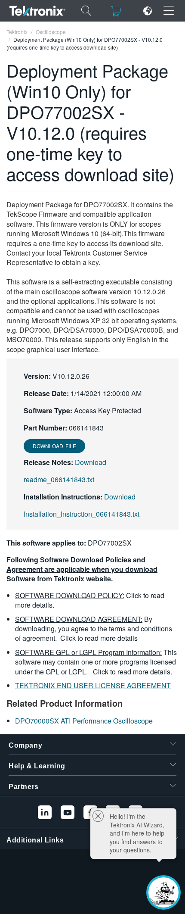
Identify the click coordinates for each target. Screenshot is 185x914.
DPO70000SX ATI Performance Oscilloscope (84, 721)
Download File (54, 445)
